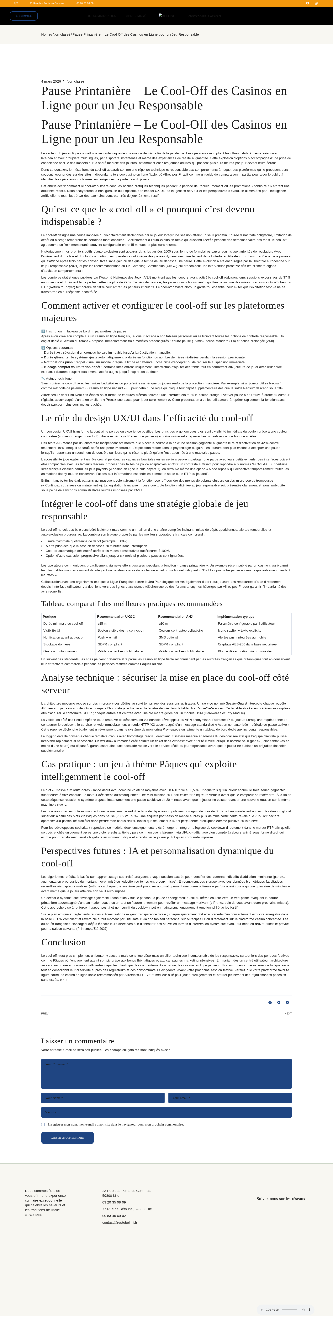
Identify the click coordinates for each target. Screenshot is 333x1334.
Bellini (38, 1214)
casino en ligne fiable (141, 174)
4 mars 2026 (51, 81)
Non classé (61, 34)
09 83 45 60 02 (114, 1216)
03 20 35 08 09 (114, 1202)
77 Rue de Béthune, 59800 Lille (127, 1209)
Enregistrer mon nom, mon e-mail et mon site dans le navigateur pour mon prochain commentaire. (116, 1124)
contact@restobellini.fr (119, 1222)
